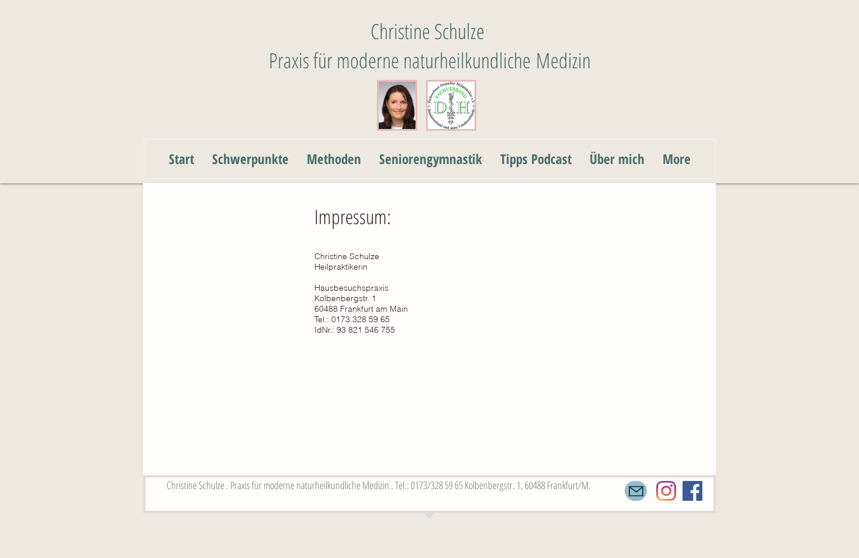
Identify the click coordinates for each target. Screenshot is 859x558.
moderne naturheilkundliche (436, 60)
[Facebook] (692, 491)
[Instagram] (666, 491)
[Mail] (636, 491)
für (325, 60)
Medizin (563, 60)
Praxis (291, 60)
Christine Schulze (430, 31)
